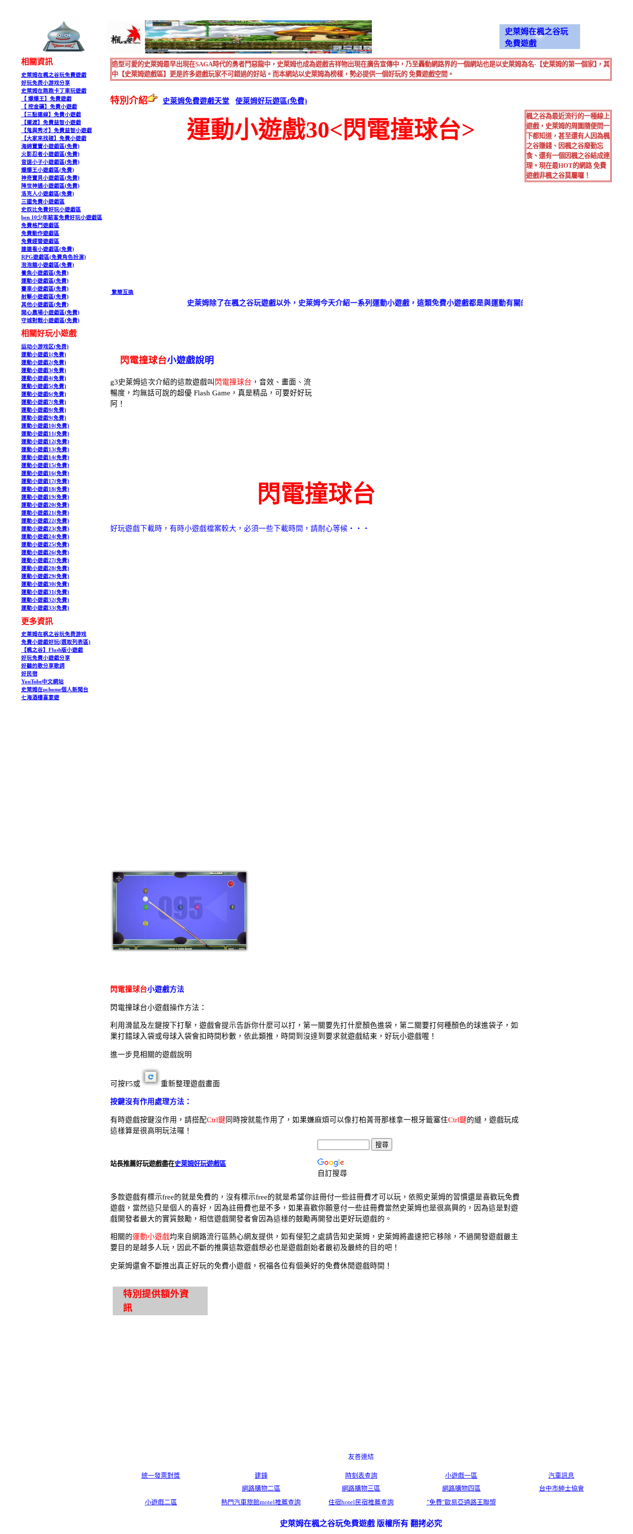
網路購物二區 (261, 1488)
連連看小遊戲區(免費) (47, 249)
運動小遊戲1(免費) (43, 354)
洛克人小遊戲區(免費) (47, 193)
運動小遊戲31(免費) (45, 592)
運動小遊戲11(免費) (45, 433)
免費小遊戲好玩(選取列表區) (55, 642)
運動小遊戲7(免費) (43, 402)
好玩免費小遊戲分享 (45, 658)
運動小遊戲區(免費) (45, 281)
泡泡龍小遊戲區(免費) (47, 265)
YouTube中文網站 (42, 681)
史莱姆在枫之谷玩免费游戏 (54, 634)
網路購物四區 (461, 1488)
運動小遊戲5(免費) (43, 386)
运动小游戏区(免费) (45, 346)
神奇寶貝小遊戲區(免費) (50, 178)
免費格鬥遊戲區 (40, 225)
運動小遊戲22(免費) (45, 521)
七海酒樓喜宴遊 (40, 697)
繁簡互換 (122, 292)
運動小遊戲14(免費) (45, 457)
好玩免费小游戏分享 (45, 83)
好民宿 (29, 673)
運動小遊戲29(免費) (45, 576)
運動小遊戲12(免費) (45, 441)
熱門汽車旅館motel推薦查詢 (261, 1502)
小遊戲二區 (161, 1502)
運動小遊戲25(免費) (45, 544)
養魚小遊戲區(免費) (45, 273)
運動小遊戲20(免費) (45, 505)
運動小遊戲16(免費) (45, 473)
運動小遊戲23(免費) (45, 528)
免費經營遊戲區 (40, 241)
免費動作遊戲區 (40, 233)
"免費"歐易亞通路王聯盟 (461, 1502)
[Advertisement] (193, 215)
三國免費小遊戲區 (43, 201)
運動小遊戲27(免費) (45, 560)
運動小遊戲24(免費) (45, 536)
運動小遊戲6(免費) (43, 394)
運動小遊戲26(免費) (45, 552)
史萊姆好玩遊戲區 (200, 1163)
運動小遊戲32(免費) (45, 600)
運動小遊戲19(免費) (45, 497)
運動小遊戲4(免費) (43, 378)
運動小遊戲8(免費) (43, 410)
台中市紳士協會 (561, 1488)
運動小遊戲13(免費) (45, 449)
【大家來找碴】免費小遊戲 (54, 138)
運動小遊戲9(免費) (43, 418)
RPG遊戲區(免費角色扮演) (53, 257)
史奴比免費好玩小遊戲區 (51, 209)
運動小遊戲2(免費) (43, 362)
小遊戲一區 (461, 1475)
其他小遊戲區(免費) (45, 304)
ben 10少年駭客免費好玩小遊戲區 (61, 217)
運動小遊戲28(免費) (45, 568)
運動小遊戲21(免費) (45, 513)
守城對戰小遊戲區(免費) (50, 320)
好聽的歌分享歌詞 (43, 666)
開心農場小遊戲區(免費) (50, 312)
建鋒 (261, 1475)
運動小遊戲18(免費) (45, 489)
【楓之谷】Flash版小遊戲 (52, 650)
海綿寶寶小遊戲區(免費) (50, 146)
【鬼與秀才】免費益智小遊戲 (56, 130)
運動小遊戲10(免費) (45, 426)
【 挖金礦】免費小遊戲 (49, 106)
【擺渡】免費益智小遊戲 (51, 122)
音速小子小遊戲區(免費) (50, 162)
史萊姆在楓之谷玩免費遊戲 (54, 75)
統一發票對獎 (160, 1475)
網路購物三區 (361, 1488)
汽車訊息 (561, 1475)
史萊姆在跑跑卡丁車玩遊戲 (54, 91)
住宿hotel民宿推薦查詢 (361, 1502)
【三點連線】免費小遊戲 (51, 114)
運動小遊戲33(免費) (45, 608)
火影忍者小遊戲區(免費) (50, 154)
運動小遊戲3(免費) (43, 370)
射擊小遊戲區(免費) (45, 296)
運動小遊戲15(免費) (45, 465)
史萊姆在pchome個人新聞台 (55, 689)
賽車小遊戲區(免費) (45, 288)
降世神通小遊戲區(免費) (50, 186)
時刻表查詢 (361, 1475)
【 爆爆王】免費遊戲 (46, 98)
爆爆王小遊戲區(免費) (47, 170)
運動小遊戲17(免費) (45, 481)
